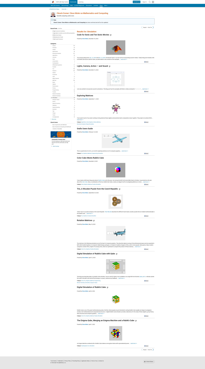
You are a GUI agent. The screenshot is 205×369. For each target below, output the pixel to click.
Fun (64, 68)
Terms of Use (94, 360)
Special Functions (64, 103)
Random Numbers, (81, 282)
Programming (64, 90)
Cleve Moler (85, 38)
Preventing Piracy (76, 360)
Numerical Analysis (64, 53)
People (64, 49)
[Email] (146, 61)
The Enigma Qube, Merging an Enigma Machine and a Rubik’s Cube (105, 320)
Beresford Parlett (59, 37)
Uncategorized (64, 117)
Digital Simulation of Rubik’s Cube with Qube (96, 254)
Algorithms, (83, 122)
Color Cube (84, 182)
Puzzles (64, 91)
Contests (96, 5)
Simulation (64, 97)
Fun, (82, 153)
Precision (64, 47)
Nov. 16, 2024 (102, 57)
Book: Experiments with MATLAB (59, 124)
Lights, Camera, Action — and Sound (92, 66)
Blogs (101, 5)
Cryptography (64, 63)
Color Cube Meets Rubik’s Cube (90, 158)
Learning (80, 2)
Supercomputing (64, 107)
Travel (64, 115)
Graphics (64, 70)
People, (87, 124)
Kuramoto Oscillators (60, 31)
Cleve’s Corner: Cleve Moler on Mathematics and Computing (82, 13)
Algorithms (64, 55)
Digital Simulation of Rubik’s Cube (91, 287)
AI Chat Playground (79, 5)
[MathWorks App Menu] (153, 2)
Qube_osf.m (142, 276)
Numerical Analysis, (81, 124)
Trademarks (60, 360)
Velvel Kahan (58, 35)
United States (149, 361)
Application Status (86, 360)
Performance (64, 86)
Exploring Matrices (85, 95)
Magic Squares (64, 78)
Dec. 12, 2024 (93, 57)
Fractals (64, 66)
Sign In (145, 2)
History (64, 45)
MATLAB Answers (55, 5)
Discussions (89, 5)
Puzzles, (94, 184)
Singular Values (64, 99)
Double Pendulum (59, 39)
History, (95, 122)
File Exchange (65, 5)
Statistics (64, 105)
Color (64, 59)
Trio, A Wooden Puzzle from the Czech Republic (97, 189)
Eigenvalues (64, 51)
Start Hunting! (56, 146)
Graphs (64, 72)
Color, (87, 122)
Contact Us (101, 360)
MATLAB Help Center (62, 2)
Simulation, (87, 282)
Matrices (64, 80)
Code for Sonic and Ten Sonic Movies (93, 35)
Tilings (64, 113)
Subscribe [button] (64, 9)
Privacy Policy (68, 360)
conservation (64, 61)
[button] (149, 2)
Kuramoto (64, 74)
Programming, (95, 153)
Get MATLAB (136, 2)
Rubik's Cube (101, 180)
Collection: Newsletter (57, 128)
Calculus (64, 57)
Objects (64, 84)
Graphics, (91, 122)
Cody (71, 5)
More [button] (105, 5)
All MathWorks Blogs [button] (54, 9)
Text (64, 111)
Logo (64, 76)
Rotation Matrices (84, 220)
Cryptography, (84, 345)
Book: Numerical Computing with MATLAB (62, 126)
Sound (64, 101)
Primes (64, 88)
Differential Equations (64, 65)
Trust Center (53, 360)
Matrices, (99, 122)
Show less (54, 119)
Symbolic (64, 109)
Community (73, 2)
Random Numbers (64, 93)
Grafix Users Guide (85, 128)
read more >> (124, 59)
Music (64, 82)
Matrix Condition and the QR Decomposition (65, 33)
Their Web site (108, 211)
